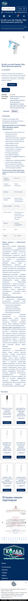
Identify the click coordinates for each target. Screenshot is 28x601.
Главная (3, 25)
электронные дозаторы (17, 107)
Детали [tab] (14, 111)
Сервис (4, 573)
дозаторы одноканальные (18, 106)
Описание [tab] (6, 111)
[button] (24, 16)
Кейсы (4, 575)
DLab (11, 98)
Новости (5, 578)
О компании (6, 567)
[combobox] (8, 9)
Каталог (5, 570)
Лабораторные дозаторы (16, 27)
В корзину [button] (7, 422)
